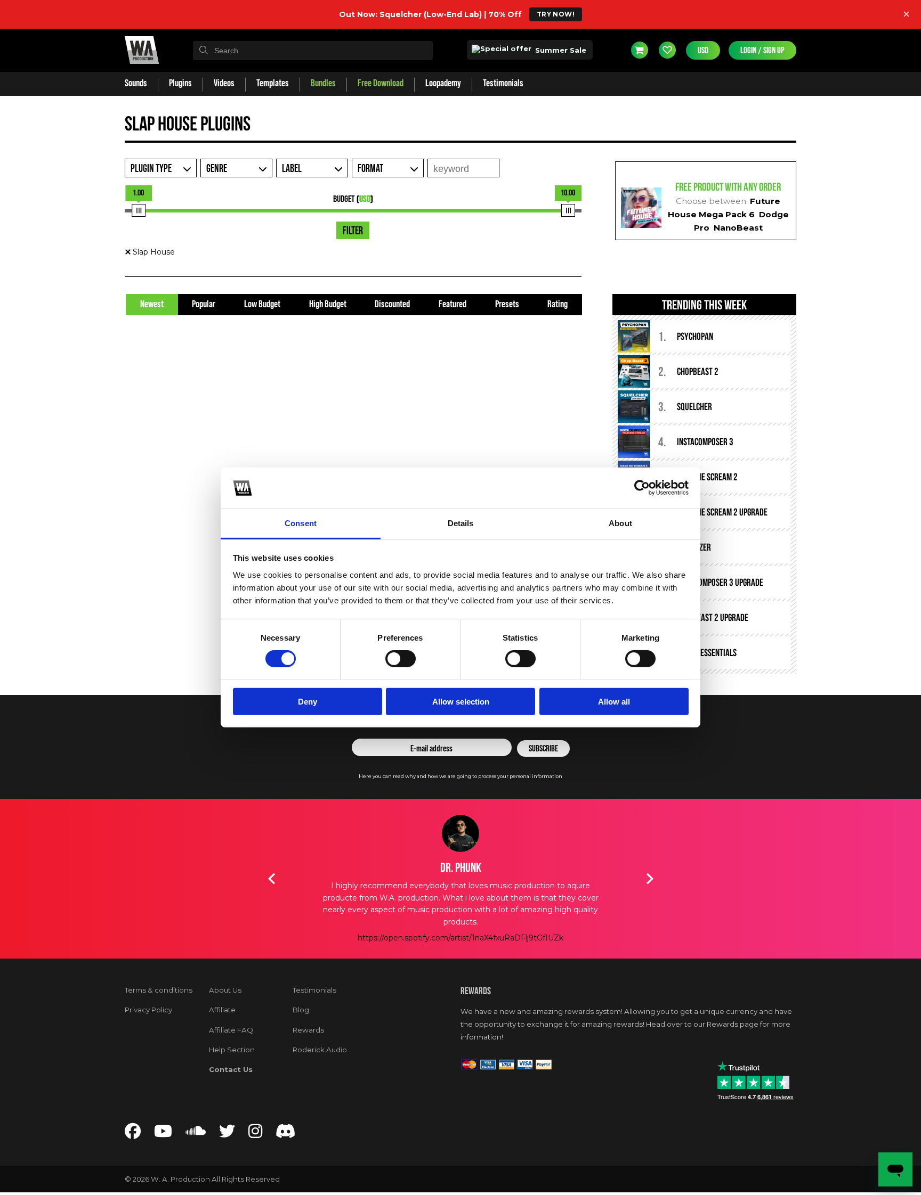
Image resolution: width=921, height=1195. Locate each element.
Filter (353, 231)
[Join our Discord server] (286, 1134)
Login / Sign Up (762, 50)
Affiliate (222, 1009)
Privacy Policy (148, 1009)
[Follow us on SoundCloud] (195, 1134)
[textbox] (313, 50)
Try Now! (556, 14)
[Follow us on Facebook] (133, 1134)
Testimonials (314, 990)
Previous (271, 878)
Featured (452, 304)
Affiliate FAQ (231, 1030)
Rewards (308, 1030)
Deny (307, 701)
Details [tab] (461, 523)
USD (703, 50)
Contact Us (231, 1069)
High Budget (327, 304)
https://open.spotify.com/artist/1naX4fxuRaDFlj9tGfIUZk (460, 938)
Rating (557, 304)
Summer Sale (559, 50)
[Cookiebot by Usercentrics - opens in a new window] (642, 488)
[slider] (139, 210)
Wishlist (667, 50)
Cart (639, 50)
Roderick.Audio (320, 1049)
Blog (301, 1009)
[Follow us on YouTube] (163, 1134)
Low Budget (262, 304)
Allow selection (460, 701)
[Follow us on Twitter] (227, 1134)
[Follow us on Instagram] (255, 1134)
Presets (507, 304)
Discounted (392, 304)
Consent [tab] (301, 523)
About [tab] (620, 523)
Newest (152, 304)
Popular (203, 304)
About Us (225, 990)
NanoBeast (738, 228)
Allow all (614, 701)
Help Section (232, 1049)
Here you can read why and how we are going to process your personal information (460, 776)
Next (649, 878)
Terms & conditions (158, 990)
